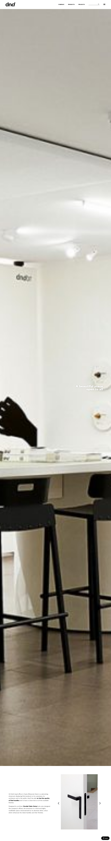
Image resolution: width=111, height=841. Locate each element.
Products (71, 4)
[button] (58, 803)
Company (61, 4)
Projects (81, 4)
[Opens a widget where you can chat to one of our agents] (105, 838)
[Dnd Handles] (10, 4)
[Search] (98, 4)
